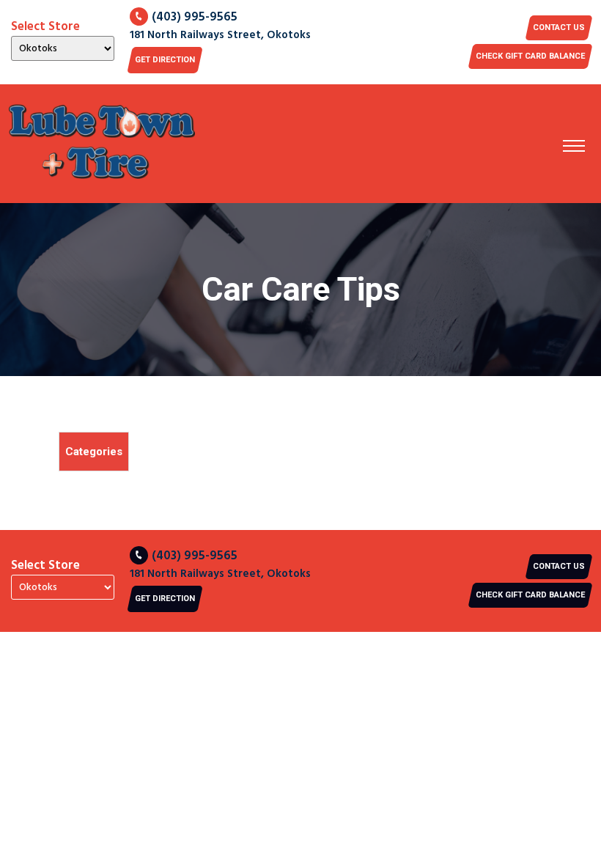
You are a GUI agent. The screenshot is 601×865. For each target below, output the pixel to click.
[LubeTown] (102, 143)
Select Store (45, 27)
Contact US (559, 27)
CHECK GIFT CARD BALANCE (530, 56)
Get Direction (165, 60)
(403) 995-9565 (194, 17)
